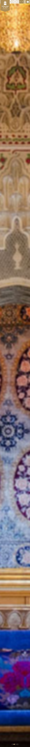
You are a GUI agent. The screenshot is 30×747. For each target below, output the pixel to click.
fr (20, 1)
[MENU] (28, 1)
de (24, 1)
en (22, 1)
